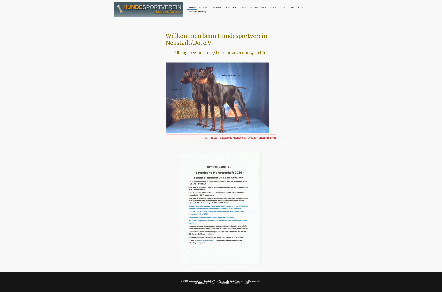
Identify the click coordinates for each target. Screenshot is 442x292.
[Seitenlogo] (148, 9)
